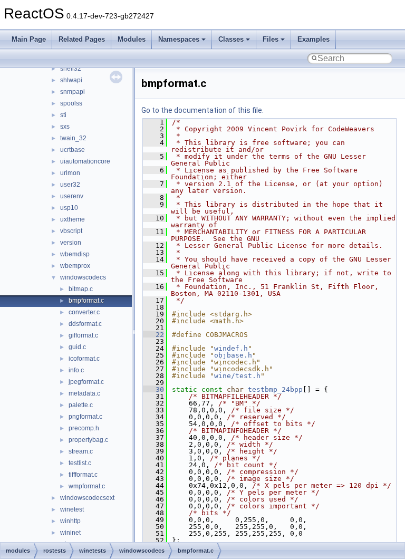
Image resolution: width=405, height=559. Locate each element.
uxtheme (72, 219)
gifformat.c (83, 335)
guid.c (77, 347)
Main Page (29, 39)
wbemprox (75, 265)
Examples (313, 39)
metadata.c (84, 393)
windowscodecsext (87, 498)
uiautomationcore (85, 161)
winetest (72, 509)
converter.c (84, 312)
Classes (231, 39)
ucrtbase (72, 149)
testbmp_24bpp (275, 389)
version (70, 242)
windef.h (231, 348)
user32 (70, 184)
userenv (71, 196)
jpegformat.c (86, 381)
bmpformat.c (86, 300)
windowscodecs (83, 277)
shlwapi (71, 80)
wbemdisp (75, 254)
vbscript (71, 231)
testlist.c (80, 463)
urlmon (70, 173)
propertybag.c (88, 440)
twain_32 (73, 138)
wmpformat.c (87, 486)
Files (270, 39)
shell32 (70, 68)
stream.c (81, 451)
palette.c (81, 405)
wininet (70, 532)
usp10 (69, 207)
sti (63, 115)
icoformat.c (84, 358)
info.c (76, 370)
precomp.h (84, 428)
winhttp (70, 521)
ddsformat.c (85, 323)
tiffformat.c (83, 474)
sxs (65, 126)
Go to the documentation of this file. (202, 110)
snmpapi (72, 91)
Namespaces (178, 39)
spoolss (71, 103)
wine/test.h (237, 376)
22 (153, 335)
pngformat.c (85, 416)
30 (153, 389)
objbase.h (233, 355)
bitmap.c (81, 289)
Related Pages (82, 39)
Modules (132, 39)
